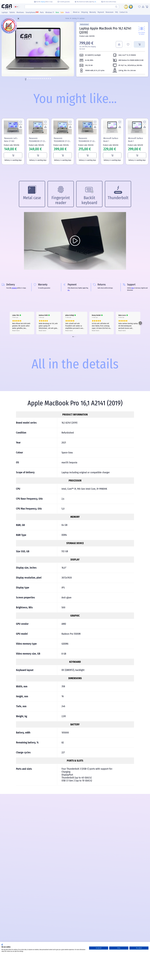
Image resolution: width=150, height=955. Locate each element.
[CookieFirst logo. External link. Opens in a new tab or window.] (2, 945)
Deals (67, 12)
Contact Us (123, 12)
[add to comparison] (119, 44)
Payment (101, 12)
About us (76, 12)
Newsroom (109, 12)
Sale (62, 12)
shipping (43, 1)
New (57, 12)
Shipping (84, 12)
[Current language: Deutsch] (16, 6)
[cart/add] (139, 44)
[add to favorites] (128, 44)
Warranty (92, 12)
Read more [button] (16, 331)
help (132, 288)
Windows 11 (49, 12)
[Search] (116, 7)
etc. (95, 1)
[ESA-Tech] (7, 6)
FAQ (116, 12)
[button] (25, 79)
